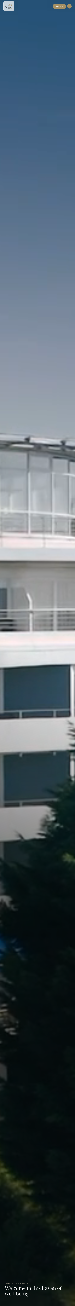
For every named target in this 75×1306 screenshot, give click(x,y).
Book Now (59, 6)
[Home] (8, 6)
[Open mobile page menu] (69, 6)
